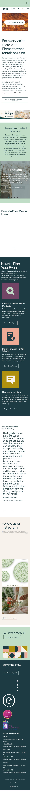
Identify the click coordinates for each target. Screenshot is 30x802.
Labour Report (14, 783)
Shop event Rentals (10, 366)
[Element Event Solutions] (8, 9)
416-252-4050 (8, 770)
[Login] (23, 9)
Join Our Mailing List (10, 673)
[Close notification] (27, 3)
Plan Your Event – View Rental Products (14, 100)
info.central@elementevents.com (15, 746)
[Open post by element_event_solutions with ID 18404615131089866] (15, 544)
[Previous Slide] (14, 495)
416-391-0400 (8, 757)
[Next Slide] (16, 495)
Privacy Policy (14, 786)
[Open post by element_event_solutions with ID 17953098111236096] (15, 600)
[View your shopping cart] (18, 9)
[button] (8, 197)
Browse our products (12, 637)
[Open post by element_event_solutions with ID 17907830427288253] (15, 572)
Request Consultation (11, 409)
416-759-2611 (8, 744)
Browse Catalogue (10, 323)
